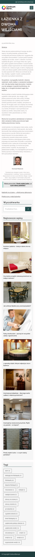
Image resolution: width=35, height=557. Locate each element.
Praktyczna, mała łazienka (11, 196)
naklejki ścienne (11, 494)
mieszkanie (9, 490)
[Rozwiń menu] (31, 7)
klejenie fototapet (11, 485)
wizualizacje (9, 533)
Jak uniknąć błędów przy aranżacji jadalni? (17, 306)
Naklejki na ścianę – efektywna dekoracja (17, 192)
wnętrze (20, 537)
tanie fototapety (11, 518)
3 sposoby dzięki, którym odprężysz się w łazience (16, 364)
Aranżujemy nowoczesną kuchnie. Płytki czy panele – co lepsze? (16, 424)
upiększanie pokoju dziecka (14, 523)
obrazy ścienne (10, 504)
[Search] (28, 209)
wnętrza (8, 537)
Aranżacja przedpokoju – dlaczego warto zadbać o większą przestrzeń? (16, 394)
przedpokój (9, 509)
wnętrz (22, 533)
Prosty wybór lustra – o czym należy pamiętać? (15, 454)
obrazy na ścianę (11, 499)
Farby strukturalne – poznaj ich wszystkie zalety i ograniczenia (16, 335)
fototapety (9, 480)
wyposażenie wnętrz (12, 542)
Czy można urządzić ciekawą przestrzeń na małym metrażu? (17, 277)
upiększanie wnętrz (12, 528)
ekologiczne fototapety (13, 475)
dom (7, 471)
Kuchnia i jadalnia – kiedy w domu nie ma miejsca (16, 247)
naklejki (22, 490)
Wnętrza (4, 47)
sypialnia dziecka (11, 514)
